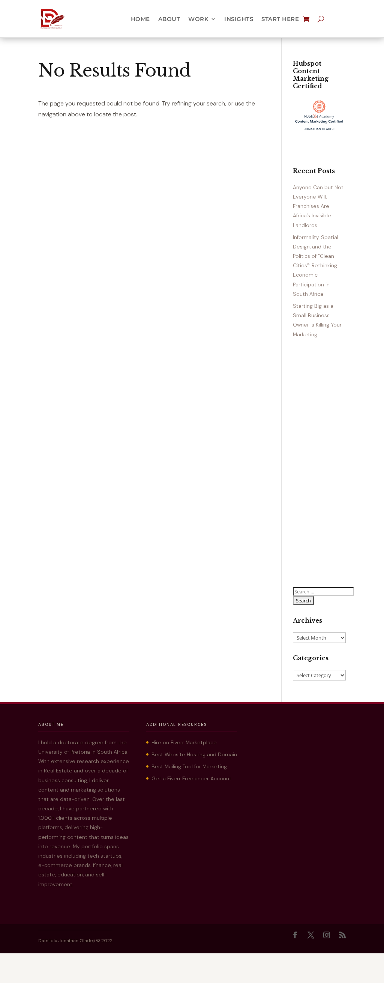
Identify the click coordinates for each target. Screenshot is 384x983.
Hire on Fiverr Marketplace (184, 742)
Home (140, 19)
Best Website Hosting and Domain (194, 754)
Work (198, 19)
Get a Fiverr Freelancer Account (191, 778)
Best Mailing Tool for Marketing (189, 766)
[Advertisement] (319, 463)
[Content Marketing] (319, 130)
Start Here (280, 19)
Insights (238, 19)
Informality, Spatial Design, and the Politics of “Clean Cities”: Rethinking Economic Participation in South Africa (315, 265)
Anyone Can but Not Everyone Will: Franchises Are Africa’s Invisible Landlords (318, 206)
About (169, 19)
